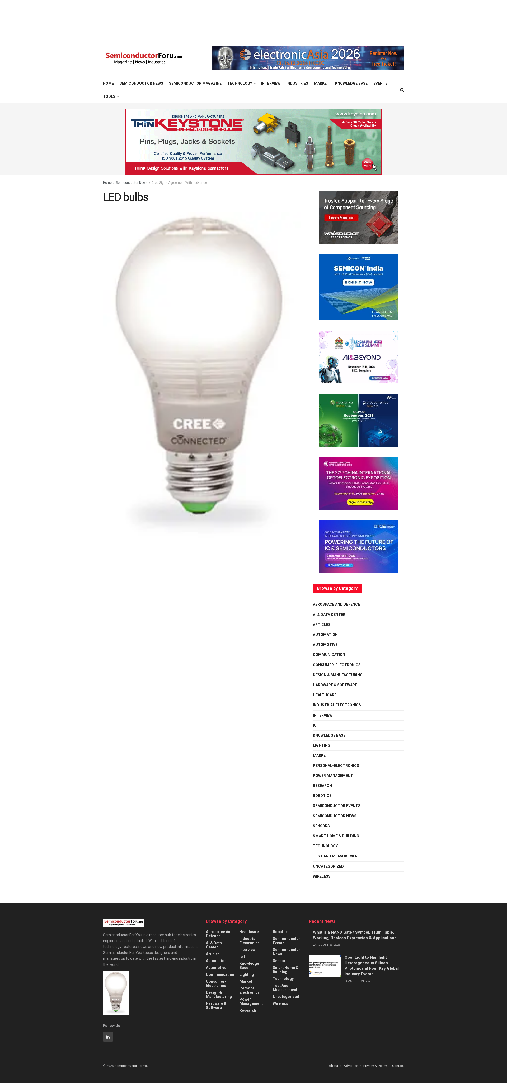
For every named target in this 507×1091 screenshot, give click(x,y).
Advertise (351, 1066)
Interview (270, 83)
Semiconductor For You (132, 1066)
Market (321, 83)
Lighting (321, 745)
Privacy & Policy (375, 1066)
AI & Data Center (329, 614)
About (333, 1066)
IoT (316, 725)
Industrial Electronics (337, 705)
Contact (398, 1066)
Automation (325, 635)
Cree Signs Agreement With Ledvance (179, 183)
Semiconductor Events (336, 806)
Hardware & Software (335, 685)
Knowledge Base (351, 83)
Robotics (322, 796)
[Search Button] (402, 89)
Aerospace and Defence (336, 604)
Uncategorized (328, 866)
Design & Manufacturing (338, 675)
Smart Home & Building (336, 836)
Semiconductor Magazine (195, 83)
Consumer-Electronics (337, 665)
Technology (239, 83)
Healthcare (324, 695)
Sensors (321, 826)
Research (322, 786)
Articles (322, 624)
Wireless (322, 876)
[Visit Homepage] (144, 58)
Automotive (325, 645)
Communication (329, 655)
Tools (109, 96)
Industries (297, 83)
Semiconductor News (141, 83)
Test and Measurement (336, 856)
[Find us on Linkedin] (108, 1037)
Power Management (333, 776)
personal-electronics (336, 766)
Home (108, 83)
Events (380, 83)
